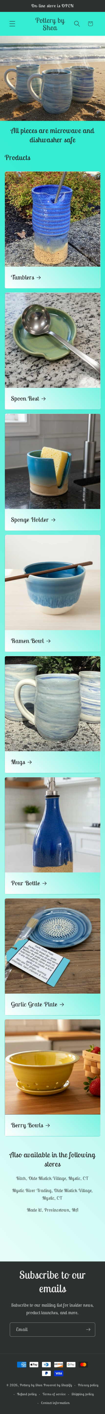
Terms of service (54, 1394)
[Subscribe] (88, 1330)
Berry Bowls (27, 1125)
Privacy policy (88, 1385)
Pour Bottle (25, 883)
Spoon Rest (25, 398)
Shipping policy (83, 1394)
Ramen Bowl (27, 641)
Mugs (18, 762)
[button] (12, 23)
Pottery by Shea (31, 1385)
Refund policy (27, 1394)
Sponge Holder (30, 520)
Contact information (55, 1403)
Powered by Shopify (57, 1385)
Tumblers (22, 277)
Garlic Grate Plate (34, 1004)
